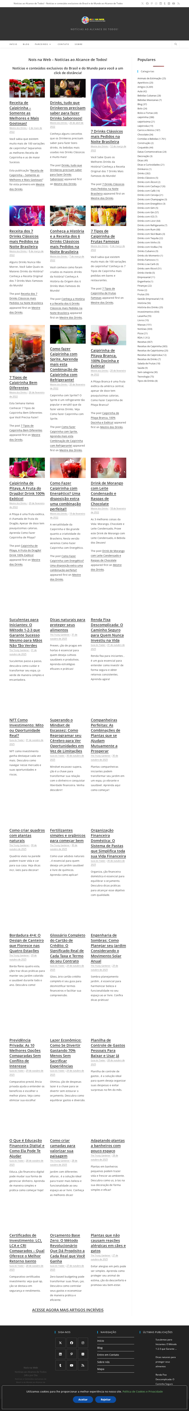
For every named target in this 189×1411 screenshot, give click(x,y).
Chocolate (143, 134)
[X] (60, 1343)
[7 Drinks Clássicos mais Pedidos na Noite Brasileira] (108, 124)
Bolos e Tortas (145, 113)
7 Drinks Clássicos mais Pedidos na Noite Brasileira (107, 136)
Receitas (142, 341)
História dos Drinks (148, 307)
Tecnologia (143, 376)
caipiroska (143, 125)
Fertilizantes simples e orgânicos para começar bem (67, 835)
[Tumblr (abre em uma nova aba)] (165, 3)
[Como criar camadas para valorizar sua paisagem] (67, 1133)
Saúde (141, 368)
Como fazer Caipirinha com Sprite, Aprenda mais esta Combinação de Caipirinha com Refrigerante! (64, 364)
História (142, 303)
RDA (140, 337)
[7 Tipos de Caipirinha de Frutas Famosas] (108, 223)
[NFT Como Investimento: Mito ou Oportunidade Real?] (27, 712)
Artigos (141, 86)
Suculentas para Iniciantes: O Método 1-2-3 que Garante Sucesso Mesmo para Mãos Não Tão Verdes (25, 632)
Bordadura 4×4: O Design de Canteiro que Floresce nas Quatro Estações (26, 943)
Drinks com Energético (150, 203)
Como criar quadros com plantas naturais (27, 835)
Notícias (142, 329)
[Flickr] (83, 1354)
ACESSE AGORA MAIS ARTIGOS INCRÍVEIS (68, 1309)
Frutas (141, 294)
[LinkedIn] (60, 1354)
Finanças (142, 285)
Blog (140, 104)
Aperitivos (143, 82)
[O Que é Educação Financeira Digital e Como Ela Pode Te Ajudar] (27, 1133)
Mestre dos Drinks (65, 184)
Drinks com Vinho (147, 242)
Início (100, 1340)
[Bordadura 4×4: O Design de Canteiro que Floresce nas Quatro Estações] (27, 928)
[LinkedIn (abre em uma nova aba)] (160, 3)
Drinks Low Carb (146, 264)
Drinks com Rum (147, 229)
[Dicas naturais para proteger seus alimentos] (67, 612)
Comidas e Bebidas (148, 138)
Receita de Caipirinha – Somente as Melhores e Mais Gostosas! (24, 113)
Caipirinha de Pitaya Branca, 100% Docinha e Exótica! (105, 358)
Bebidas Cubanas (147, 95)
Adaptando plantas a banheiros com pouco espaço (108, 1145)
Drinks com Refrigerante (151, 225)
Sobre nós (103, 1362)
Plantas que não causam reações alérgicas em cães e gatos (108, 1243)
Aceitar (82, 1399)
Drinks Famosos (146, 259)
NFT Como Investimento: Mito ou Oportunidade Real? (26, 727)
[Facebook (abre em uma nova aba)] (147, 3)
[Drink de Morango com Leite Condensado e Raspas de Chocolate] (108, 475)
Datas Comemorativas (150, 151)
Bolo (140, 108)
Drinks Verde (145, 272)
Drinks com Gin (146, 212)
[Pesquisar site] (175, 44)
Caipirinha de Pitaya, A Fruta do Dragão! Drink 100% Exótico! (27, 491)
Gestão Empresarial (148, 298)
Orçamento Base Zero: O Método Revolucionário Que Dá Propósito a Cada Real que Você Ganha (67, 1248)
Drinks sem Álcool (147, 268)
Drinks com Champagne (151, 199)
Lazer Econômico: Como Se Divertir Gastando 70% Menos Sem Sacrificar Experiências (65, 1053)
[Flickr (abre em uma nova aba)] (169, 3)
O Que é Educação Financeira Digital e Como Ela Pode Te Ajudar (26, 1148)
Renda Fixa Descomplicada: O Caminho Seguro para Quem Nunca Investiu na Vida (107, 630)
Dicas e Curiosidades (149, 164)
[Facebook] (72, 1343)
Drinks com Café (146, 190)
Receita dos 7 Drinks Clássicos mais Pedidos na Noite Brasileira (24, 239)
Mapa (100, 1369)
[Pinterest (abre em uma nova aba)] (152, 3)
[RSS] (83, 1365)
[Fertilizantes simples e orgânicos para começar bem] (67, 823)
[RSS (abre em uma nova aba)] (178, 3)
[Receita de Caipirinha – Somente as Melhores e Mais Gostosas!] (27, 95)
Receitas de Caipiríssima (151, 350)
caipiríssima (144, 121)
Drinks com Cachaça (148, 186)
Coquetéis (143, 147)
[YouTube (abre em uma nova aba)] (173, 3)
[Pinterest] (72, 1354)
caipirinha (143, 117)
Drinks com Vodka (147, 247)
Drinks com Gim (146, 208)
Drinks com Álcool (147, 182)
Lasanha (142, 316)
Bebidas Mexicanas (148, 100)
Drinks (141, 173)
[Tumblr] (60, 1365)
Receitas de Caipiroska (150, 355)
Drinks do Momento (149, 255)
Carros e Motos (146, 130)
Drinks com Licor (147, 220)
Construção (144, 143)
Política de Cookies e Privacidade (143, 1391)
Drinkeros (143, 169)
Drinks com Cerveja (148, 195)
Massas (142, 324)
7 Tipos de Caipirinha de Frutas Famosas (105, 236)
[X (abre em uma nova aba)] (142, 3)
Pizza (140, 333)
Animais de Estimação (149, 78)
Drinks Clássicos (146, 177)
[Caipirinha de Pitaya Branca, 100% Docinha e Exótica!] (108, 343)
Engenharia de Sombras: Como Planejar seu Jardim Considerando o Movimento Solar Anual (108, 948)
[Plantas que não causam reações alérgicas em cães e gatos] (108, 1228)
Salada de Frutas (147, 363)
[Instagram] (83, 1343)
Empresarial (144, 277)
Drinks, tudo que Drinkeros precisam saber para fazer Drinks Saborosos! (67, 110)
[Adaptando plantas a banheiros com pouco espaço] (108, 1133)
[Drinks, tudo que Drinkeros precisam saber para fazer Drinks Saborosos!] (67, 95)
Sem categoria (145, 372)
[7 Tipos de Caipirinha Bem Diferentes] (27, 370)
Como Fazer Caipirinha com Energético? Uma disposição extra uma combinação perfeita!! (65, 496)
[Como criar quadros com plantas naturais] (27, 823)
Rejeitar (106, 1399)
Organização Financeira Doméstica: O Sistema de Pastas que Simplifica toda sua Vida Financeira (108, 843)
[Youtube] (72, 1365)
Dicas (140, 160)
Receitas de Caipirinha (149, 346)
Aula (140, 91)
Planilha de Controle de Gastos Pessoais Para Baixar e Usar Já (108, 1048)
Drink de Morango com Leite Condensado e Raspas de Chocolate (107, 493)
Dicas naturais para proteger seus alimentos (67, 624)
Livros (141, 320)
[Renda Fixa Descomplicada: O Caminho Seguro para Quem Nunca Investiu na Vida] (108, 612)
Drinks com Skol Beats (150, 234)
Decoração (143, 156)
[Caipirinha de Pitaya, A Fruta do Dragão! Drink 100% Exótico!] (27, 475)
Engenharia (144, 281)
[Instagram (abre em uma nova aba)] (156, 3)
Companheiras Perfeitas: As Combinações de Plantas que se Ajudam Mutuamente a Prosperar (105, 735)
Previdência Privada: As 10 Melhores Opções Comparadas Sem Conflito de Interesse (25, 1053)
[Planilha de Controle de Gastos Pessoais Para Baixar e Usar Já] (108, 1032)
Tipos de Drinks (146, 380)
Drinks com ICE (146, 216)
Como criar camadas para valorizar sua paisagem (62, 1148)
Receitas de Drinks (147, 359)
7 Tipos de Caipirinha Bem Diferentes (23, 382)
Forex (141, 290)
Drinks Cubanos (146, 251)
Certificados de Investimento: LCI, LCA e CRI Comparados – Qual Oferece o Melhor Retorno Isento (26, 1248)
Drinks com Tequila (148, 238)
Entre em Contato (108, 1354)
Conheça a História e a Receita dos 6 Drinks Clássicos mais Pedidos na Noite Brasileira (67, 241)
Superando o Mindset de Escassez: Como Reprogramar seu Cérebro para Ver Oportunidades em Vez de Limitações (67, 735)
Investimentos (145, 311)
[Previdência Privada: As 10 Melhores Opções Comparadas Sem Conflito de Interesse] (27, 1032)
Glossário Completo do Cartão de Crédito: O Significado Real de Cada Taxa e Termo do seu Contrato (67, 948)
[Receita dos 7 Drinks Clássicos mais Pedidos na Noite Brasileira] (27, 223)
